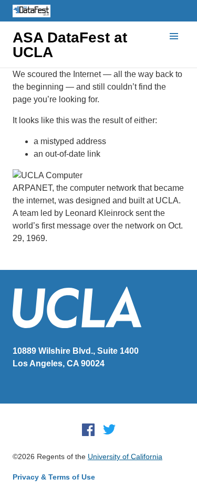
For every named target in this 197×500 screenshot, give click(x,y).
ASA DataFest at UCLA (70, 45)
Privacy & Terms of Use (54, 477)
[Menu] (173, 36)
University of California (125, 456)
